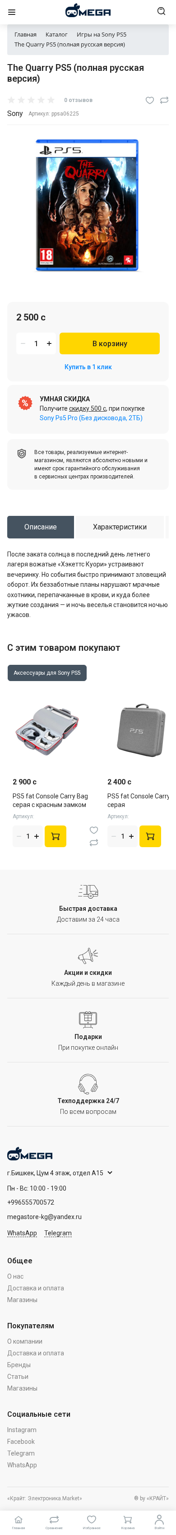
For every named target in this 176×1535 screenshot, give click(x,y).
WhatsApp (22, 1233)
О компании (24, 1341)
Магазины (22, 1299)
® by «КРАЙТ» (151, 1498)
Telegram (58, 1233)
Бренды (19, 1364)
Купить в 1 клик (88, 367)
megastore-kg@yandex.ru (44, 1216)
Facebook (21, 1441)
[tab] (40, 527)
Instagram (22, 1429)
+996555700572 (30, 1202)
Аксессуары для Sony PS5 (47, 673)
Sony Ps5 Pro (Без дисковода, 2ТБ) (91, 418)
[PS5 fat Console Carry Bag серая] (141, 730)
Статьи (17, 1376)
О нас (15, 1276)
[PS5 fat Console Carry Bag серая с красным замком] (46, 730)
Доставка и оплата (35, 1288)
